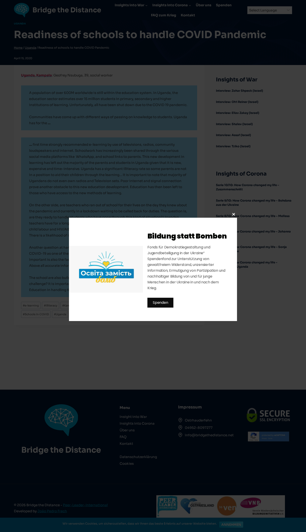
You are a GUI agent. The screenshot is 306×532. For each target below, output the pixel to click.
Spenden (160, 302)
